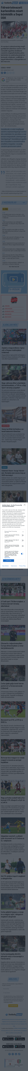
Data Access (14, 565)
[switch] (22, 535)
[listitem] (14, 532)
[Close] (25, 505)
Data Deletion (5, 565)
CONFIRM (8, 560)
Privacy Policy (22, 565)
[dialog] (14, 535)
